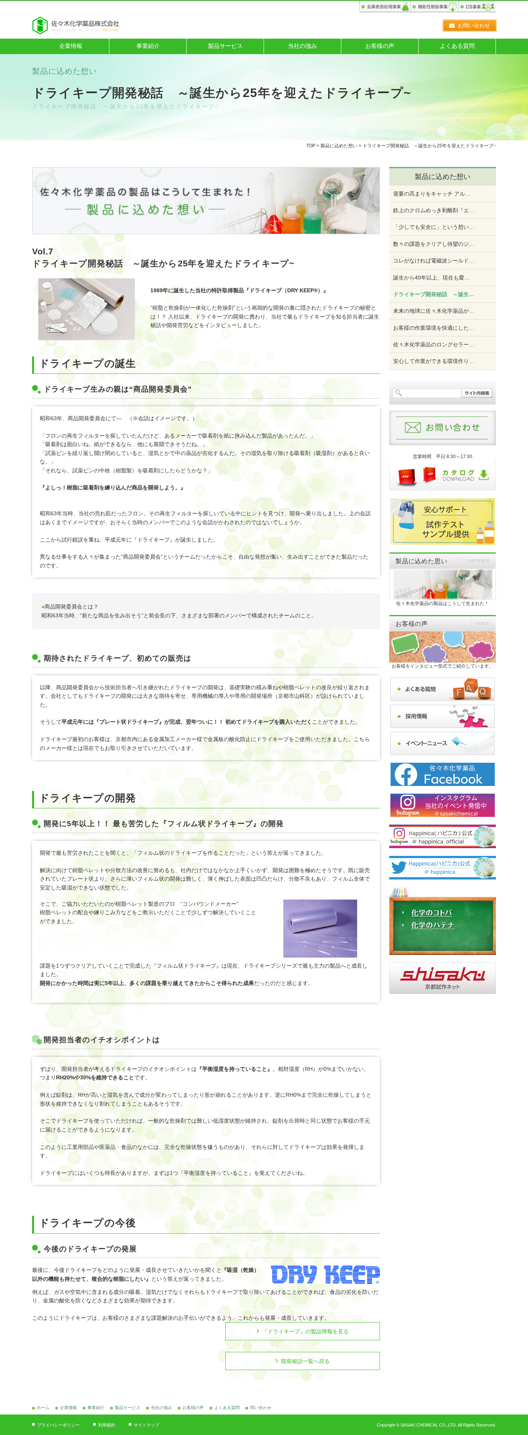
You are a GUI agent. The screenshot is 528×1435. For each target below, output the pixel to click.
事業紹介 (148, 46)
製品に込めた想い (339, 145)
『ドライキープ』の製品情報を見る (305, 1331)
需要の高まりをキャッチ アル (431, 194)
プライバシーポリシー (58, 1425)
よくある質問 (457, 46)
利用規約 (106, 1425)
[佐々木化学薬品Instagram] (442, 805)
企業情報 (70, 46)
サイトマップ (146, 1425)
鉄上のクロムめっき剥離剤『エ (433, 210)
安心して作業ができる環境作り (433, 361)
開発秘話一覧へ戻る (305, 1361)
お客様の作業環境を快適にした (433, 328)
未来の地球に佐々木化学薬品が (433, 311)
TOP (310, 145)
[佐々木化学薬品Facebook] (442, 774)
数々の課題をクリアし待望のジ (433, 244)
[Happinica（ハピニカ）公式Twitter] (442, 867)
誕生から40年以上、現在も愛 (431, 277)
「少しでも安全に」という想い (433, 227)
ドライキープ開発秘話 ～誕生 (433, 294)
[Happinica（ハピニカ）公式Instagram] (442, 836)
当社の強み (302, 46)
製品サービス (225, 46)
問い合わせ (260, 1407)
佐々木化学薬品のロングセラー (433, 344)
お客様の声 (379, 46)
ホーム (43, 1407)
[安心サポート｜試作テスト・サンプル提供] (442, 521)
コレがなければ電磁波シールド (433, 260)
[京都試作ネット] (442, 978)
